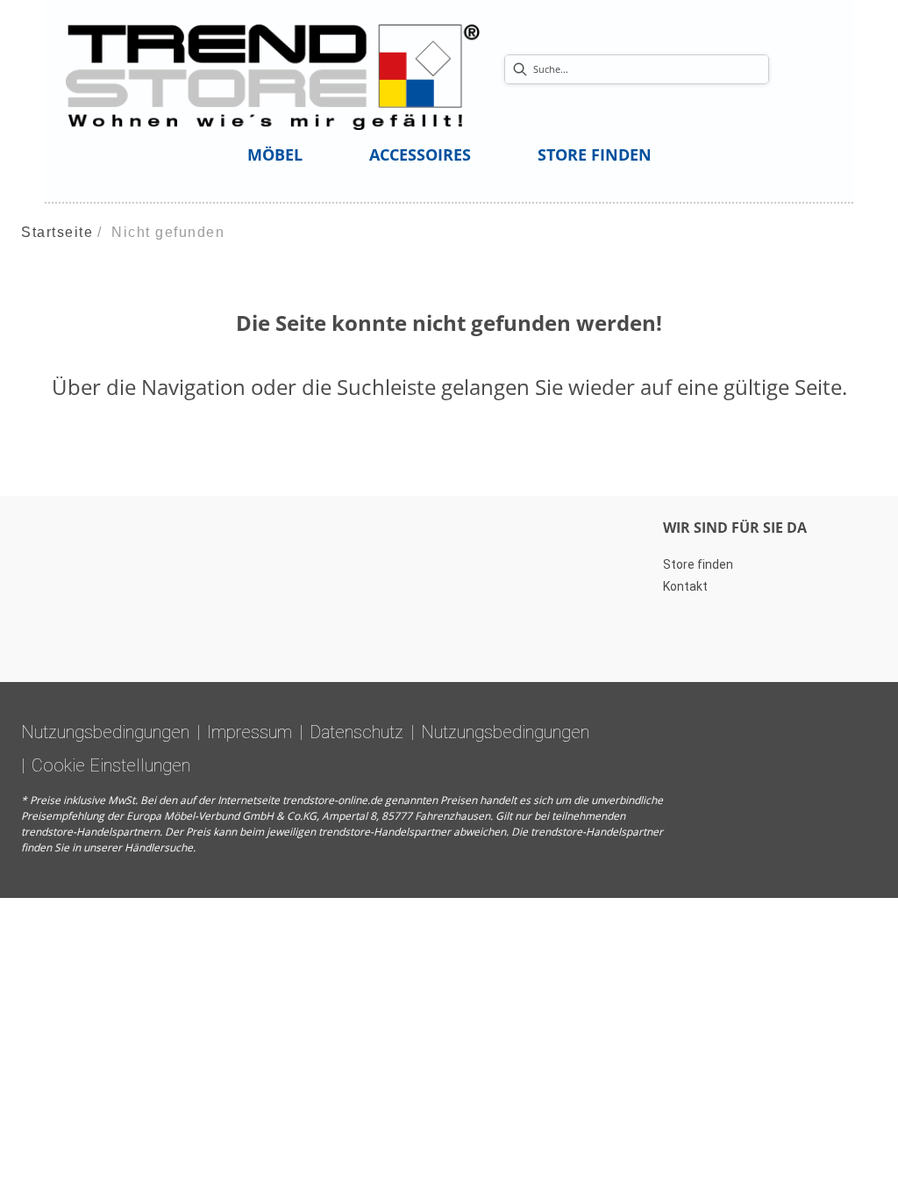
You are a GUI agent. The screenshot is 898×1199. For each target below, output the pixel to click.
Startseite (57, 232)
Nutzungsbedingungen (105, 732)
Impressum (249, 732)
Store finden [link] (698, 564)
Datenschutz (356, 732)
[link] (275, 154)
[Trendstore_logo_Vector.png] (273, 76)
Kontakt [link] (685, 586)
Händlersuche (159, 847)
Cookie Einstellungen (111, 765)
